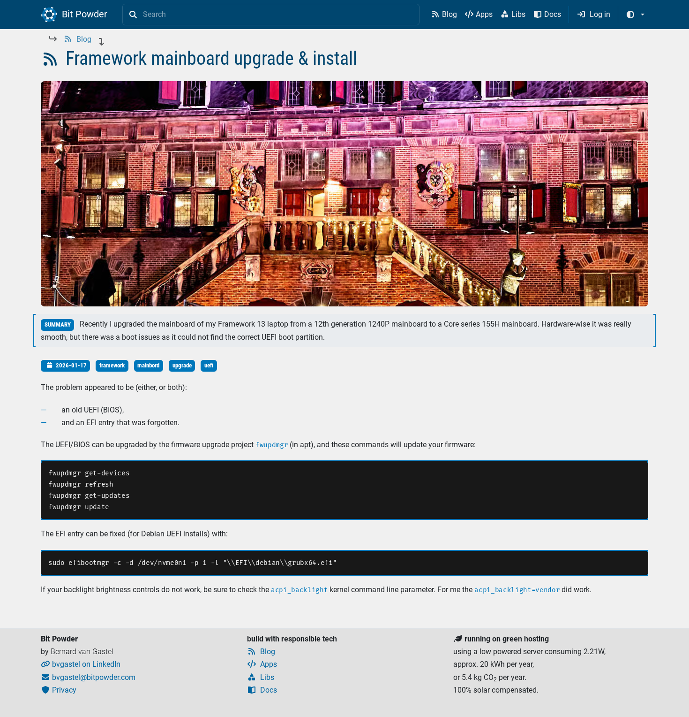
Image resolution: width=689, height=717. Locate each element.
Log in (593, 14)
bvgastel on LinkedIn (80, 664)
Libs (513, 14)
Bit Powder (83, 14)
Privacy (59, 690)
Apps (479, 14)
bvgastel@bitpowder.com (88, 677)
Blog (444, 14)
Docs (547, 14)
